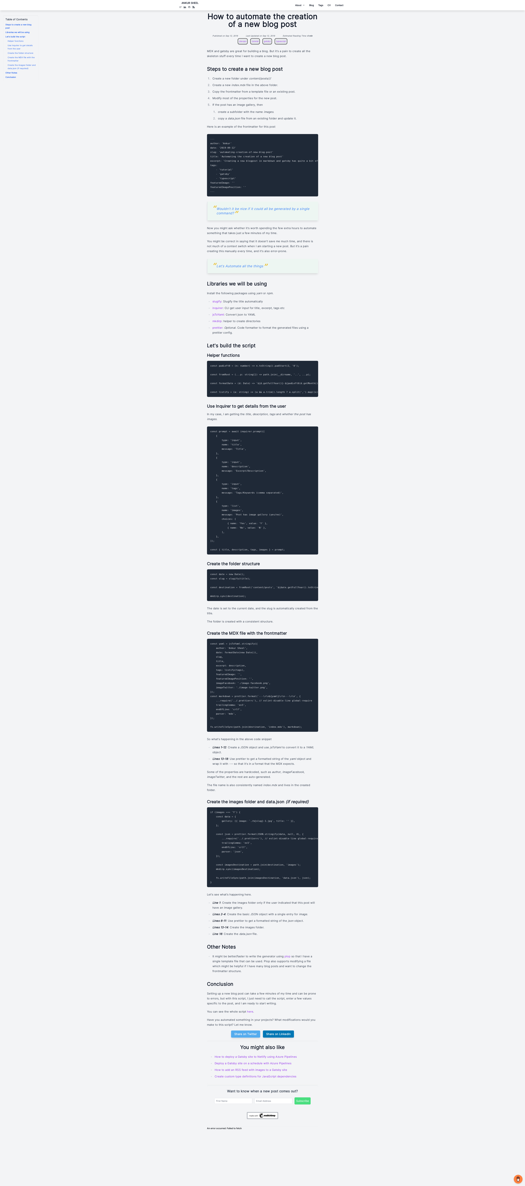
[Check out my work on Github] (189, 7)
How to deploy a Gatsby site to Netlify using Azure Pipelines (256, 1056)
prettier (217, 327)
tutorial (255, 41)
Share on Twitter (245, 1034)
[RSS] (193, 7)
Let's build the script (15, 36)
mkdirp (217, 321)
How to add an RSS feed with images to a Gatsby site (251, 1070)
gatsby (267, 41)
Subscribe (302, 1101)
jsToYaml (218, 314)
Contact (339, 5)
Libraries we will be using (17, 32)
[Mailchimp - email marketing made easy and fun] (262, 1115)
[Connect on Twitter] (180, 7)
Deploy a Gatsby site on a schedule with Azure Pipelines (253, 1063)
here (250, 1011)
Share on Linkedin (278, 1034)
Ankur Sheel (190, 3)
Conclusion (10, 77)
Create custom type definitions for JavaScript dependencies (255, 1076)
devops (242, 41)
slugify (216, 301)
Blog (311, 5)
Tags (320, 5)
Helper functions (15, 41)
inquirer (217, 308)
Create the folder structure (20, 53)
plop (287, 956)
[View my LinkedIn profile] (185, 7)
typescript (281, 41)
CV (329, 5)
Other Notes (11, 73)
